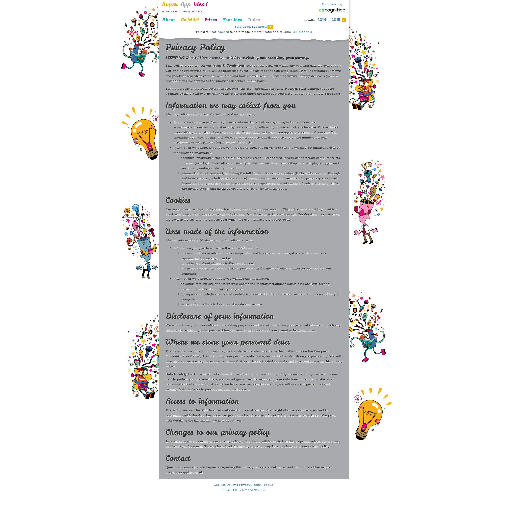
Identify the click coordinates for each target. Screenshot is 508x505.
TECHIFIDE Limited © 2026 (243, 490)
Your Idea (232, 19)
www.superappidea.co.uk (306, 76)
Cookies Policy (225, 485)
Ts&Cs (268, 485)
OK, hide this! (302, 32)
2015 (338, 19)
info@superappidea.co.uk (184, 472)
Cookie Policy (281, 220)
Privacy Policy (250, 485)
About (168, 19)
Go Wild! (190, 19)
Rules (254, 19)
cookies (223, 32)
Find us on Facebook (253, 27)
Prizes (211, 19)
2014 (321, 19)
